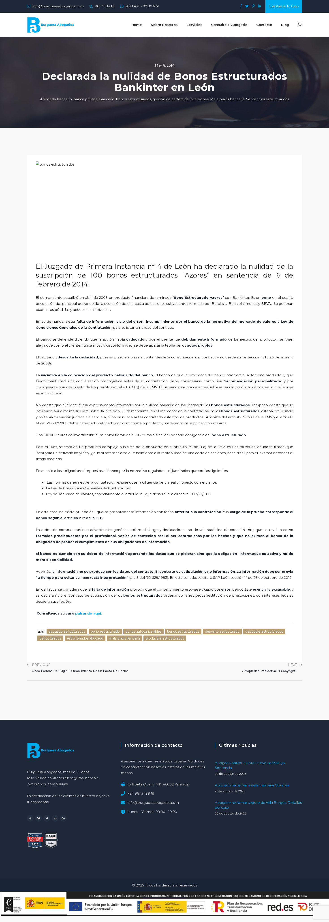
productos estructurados (165, 638)
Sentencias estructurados (267, 99)
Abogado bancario (56, 99)
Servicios (194, 25)
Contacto (264, 25)
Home (136, 25)
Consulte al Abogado (229, 25)
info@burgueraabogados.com (58, 6)
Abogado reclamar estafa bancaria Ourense (252, 785)
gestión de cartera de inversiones (181, 99)
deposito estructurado (222, 631)
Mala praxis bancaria (227, 99)
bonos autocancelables (143, 631)
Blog (285, 25)
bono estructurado (105, 631)
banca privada (85, 99)
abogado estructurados (67, 631)
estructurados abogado (85, 638)
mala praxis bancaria (124, 638)
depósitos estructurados (264, 631)
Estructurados (50, 638)
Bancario (106, 99)
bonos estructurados (133, 99)
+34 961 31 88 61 (141, 793)
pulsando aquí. (88, 613)
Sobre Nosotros (164, 25)
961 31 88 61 (104, 6)
